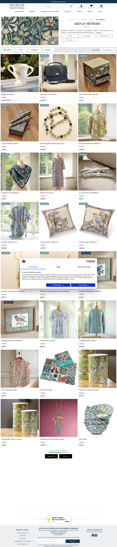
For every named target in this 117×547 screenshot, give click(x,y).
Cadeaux (67, 11)
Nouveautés (19, 11)
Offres (90, 11)
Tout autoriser (83, 285)
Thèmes (79, 11)
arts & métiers (100, 19)
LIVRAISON (22, 535)
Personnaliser (57, 285)
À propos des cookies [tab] (84, 267)
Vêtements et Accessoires (49, 11)
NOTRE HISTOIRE (22, 544)
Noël (100, 11)
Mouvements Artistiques (87, 19)
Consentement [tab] (32, 267)
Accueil (71, 19)
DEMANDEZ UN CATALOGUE (22, 541)
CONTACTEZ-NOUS (22, 533)
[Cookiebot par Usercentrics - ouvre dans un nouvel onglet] (87, 261)
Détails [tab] (58, 267)
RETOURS (22, 538)
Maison (32, 11)
